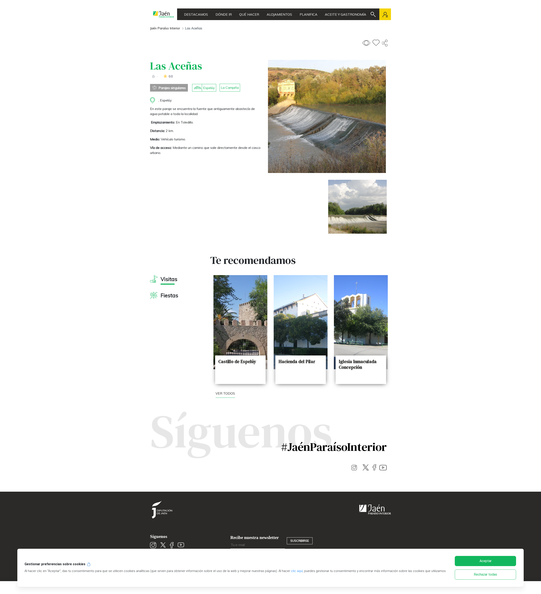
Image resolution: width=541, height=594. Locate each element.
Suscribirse (299, 541)
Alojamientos (279, 14)
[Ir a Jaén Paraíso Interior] (163, 14)
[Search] (373, 14)
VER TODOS (225, 393)
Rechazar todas (485, 574)
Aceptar (486, 561)
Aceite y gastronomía (345, 14)
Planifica (308, 14)
